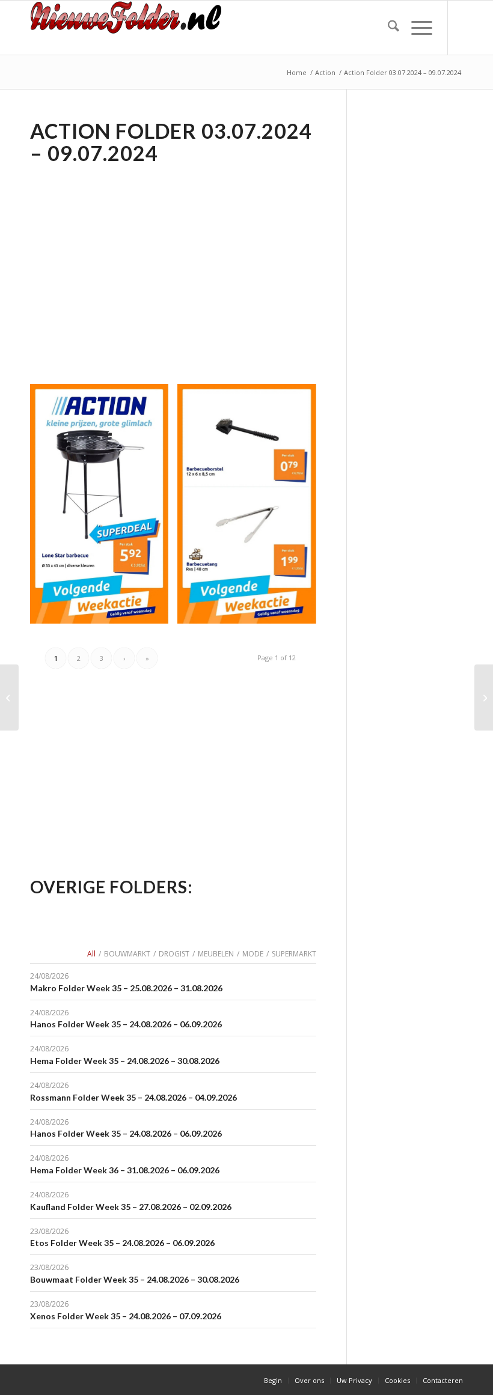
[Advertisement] (131, 257)
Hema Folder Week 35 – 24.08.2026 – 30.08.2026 (124, 1061)
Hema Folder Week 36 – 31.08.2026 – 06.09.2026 (124, 1170)
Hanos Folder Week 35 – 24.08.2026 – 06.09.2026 (126, 1024)
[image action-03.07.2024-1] (251, 508)
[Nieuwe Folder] (130, 28)
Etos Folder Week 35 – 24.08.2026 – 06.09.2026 (122, 1243)
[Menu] (415, 28)
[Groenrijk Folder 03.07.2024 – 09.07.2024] (483, 697)
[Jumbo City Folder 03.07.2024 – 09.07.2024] (9, 697)
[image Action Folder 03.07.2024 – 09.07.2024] (103, 508)
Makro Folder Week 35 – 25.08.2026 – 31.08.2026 (126, 988)
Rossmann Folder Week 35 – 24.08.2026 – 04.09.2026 (133, 1097)
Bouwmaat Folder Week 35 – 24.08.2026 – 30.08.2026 (134, 1279)
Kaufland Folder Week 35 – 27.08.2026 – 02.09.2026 (130, 1207)
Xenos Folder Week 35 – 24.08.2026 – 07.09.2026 (125, 1316)
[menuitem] (387, 28)
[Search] (387, 28)
